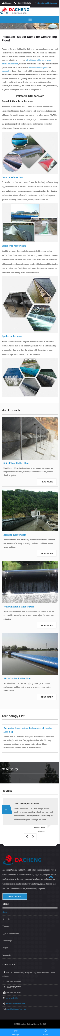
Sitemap (8, 3)
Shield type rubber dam (14, 246)
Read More (47, 482)
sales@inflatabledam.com (47, 3)
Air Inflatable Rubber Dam (17, 678)
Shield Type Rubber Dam (16, 463)
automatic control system (38, 67)
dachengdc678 (12, 998)
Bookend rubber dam (12, 177)
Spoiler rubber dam (12, 336)
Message (15, 1035)
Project (5, 948)
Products (6, 926)
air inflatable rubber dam (36, 60)
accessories (6, 71)
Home (4, 912)
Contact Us (6, 955)
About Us (6, 919)
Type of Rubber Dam (10, 933)
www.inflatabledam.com (15, 1004)
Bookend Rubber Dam (15, 535)
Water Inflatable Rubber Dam (19, 606)
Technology (7, 940)
